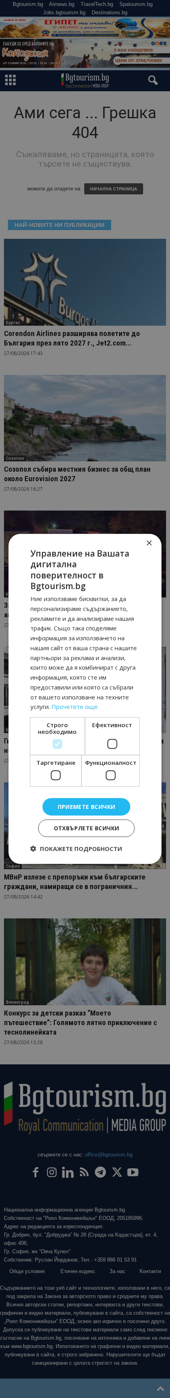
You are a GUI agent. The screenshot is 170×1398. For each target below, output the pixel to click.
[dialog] (85, 699)
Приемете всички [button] (86, 806)
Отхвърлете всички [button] (86, 828)
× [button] (149, 543)
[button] (76, 848)
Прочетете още (74, 707)
